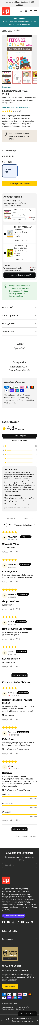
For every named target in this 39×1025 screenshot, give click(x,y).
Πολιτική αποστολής (8, 1009)
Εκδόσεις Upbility (12, 1003)
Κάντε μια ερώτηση (19, 440)
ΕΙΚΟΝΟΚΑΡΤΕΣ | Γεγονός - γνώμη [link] (22, 211)
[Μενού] (35, 11)
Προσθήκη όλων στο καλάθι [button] (19, 275)
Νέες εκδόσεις (10, 986)
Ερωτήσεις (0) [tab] (28, 518)
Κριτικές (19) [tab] (11, 518)
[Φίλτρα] (10, 525)
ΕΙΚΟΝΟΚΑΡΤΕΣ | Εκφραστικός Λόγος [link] (20, 247)
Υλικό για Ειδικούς (13, 30)
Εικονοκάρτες (6, 87)
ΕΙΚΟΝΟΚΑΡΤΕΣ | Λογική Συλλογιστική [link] (23, 228)
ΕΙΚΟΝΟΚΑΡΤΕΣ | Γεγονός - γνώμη (12, 32)
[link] (7, 215)
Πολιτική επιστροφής (22, 1007)
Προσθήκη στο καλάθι (20, 183)
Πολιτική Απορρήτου (8, 1007)
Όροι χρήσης (20, 1009)
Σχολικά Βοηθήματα (22, 24)
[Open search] (4, 525)
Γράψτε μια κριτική (20, 436)
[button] (30, 11)
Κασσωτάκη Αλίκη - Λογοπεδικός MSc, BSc (17, 108)
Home (4, 30)
